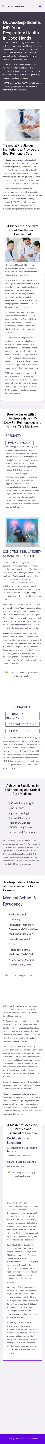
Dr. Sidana (7, 160)
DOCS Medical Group (30, 83)
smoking (8, 192)
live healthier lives (23, 361)
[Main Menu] (39, 6)
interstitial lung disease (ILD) (25, 177)
